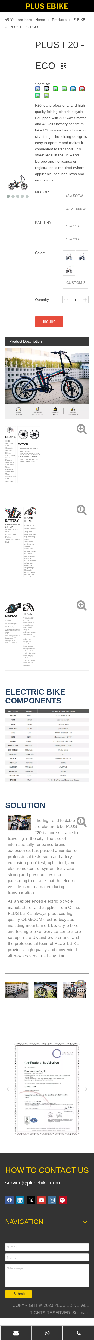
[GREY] (69, 269)
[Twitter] (31, 1200)
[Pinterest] (63, 1200)
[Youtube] (41, 1200)
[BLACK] (69, 256)
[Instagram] (52, 1200)
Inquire (49, 321)
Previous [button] (7, 1088)
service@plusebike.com (32, 1183)
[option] (47, 1089)
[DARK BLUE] (82, 256)
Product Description (25, 341)
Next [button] (86, 1088)
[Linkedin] (20, 1200)
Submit (19, 1294)
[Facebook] (9, 1200)
